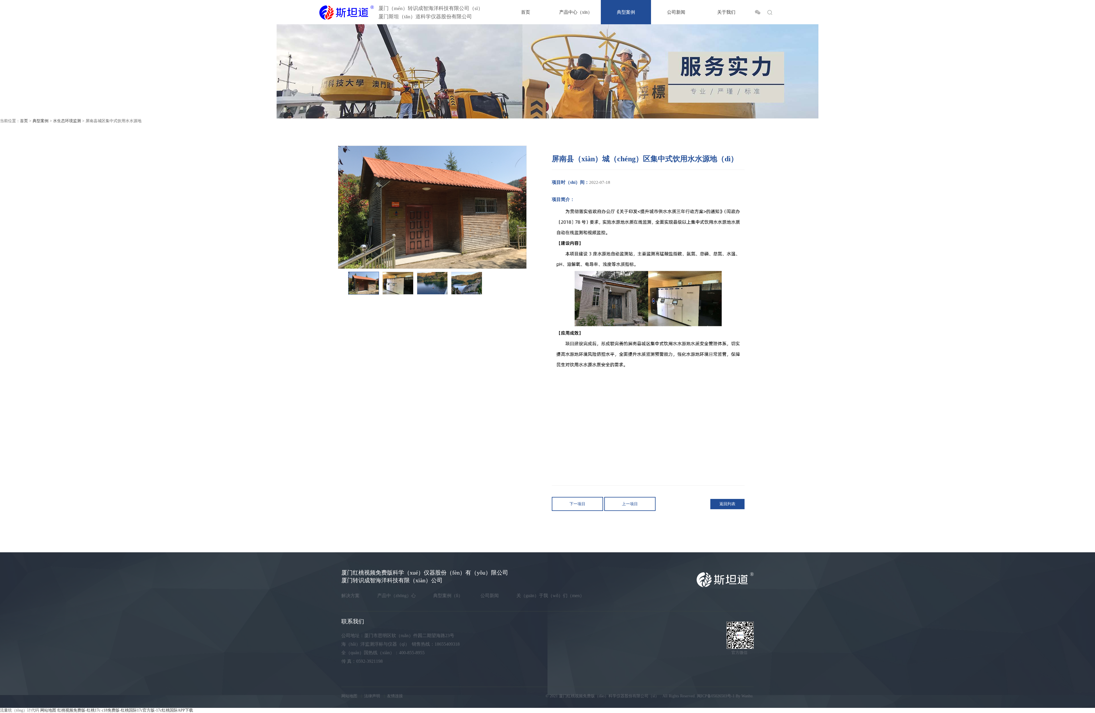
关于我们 (726, 12)
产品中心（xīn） (575, 12)
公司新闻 (676, 12)
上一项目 (630, 504)
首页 (525, 12)
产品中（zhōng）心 (396, 595)
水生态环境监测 (67, 121)
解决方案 (350, 595)
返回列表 (727, 504)
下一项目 (577, 504)
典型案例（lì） (448, 595)
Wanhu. (747, 696)
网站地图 (349, 696)
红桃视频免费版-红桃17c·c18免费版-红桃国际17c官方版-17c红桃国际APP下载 (125, 710)
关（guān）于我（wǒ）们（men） (550, 595)
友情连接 (395, 696)
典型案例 (626, 12)
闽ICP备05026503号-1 (716, 696)
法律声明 (372, 696)
